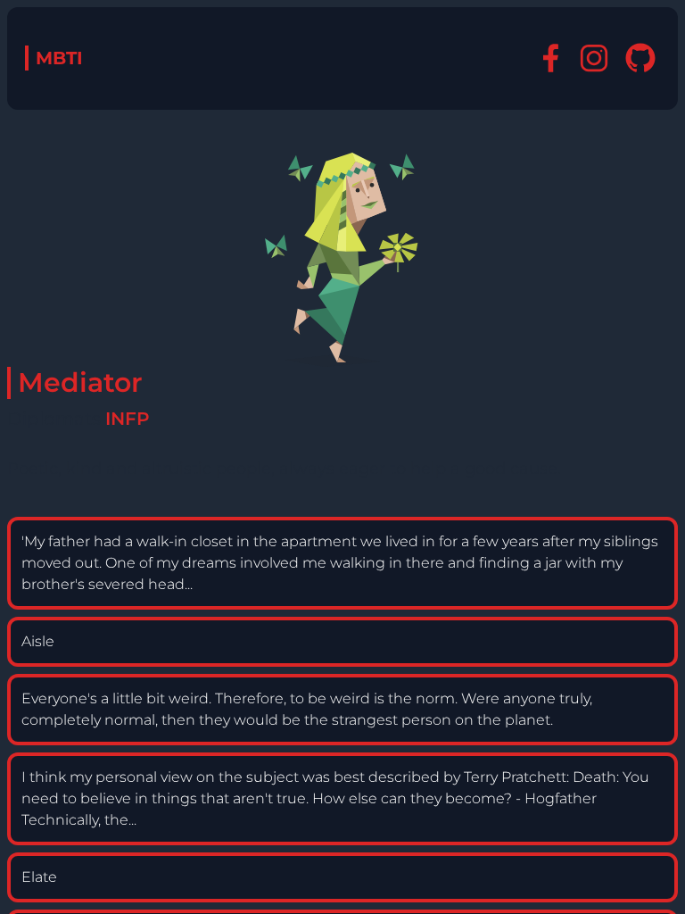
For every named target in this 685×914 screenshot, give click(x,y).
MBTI (59, 58)
